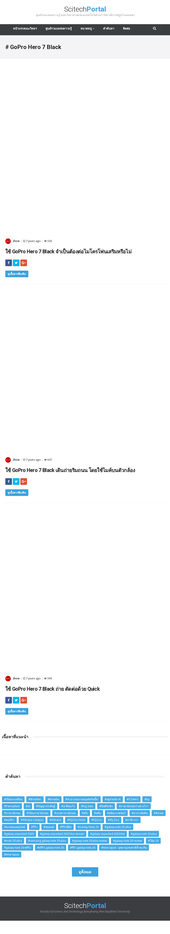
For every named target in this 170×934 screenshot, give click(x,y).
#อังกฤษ (158, 813)
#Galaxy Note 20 (88, 827)
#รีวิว (34, 827)
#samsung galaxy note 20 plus (47, 841)
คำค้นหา (108, 28)
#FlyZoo (96, 820)
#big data (87, 806)
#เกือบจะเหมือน (13, 799)
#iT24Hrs (132, 799)
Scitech (85, 11)
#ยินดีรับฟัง (106, 806)
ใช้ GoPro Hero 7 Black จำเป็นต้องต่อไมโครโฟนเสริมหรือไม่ (68, 252)
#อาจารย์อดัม (140, 813)
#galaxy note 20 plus (144, 834)
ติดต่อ (126, 28)
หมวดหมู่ (87, 28)
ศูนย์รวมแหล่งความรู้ (59, 28)
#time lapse (11, 854)
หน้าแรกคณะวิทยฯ (25, 28)
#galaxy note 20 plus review (89, 841)
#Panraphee (12, 806)
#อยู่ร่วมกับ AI (113, 799)
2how (16, 241)
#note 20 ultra (13, 841)
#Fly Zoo (113, 820)
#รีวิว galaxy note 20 (82, 847)
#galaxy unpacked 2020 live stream (62, 834)
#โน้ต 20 (153, 841)
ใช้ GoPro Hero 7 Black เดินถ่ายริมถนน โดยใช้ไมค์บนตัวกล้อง (70, 470)
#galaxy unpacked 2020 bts (107, 834)
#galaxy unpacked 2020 (19, 834)
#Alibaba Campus (32, 820)
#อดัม (97, 813)
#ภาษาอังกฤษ (12, 813)
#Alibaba (55, 820)
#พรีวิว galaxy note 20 (50, 847)
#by (147, 799)
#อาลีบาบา (131, 820)
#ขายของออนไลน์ (14, 827)
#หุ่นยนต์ (49, 827)
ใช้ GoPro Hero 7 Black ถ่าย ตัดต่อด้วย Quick (52, 689)
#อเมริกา (9, 820)
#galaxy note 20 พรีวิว (17, 847)
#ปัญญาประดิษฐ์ (45, 806)
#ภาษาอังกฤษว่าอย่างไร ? (134, 806)
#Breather (35, 799)
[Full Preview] (85, 73)
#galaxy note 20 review (127, 841)
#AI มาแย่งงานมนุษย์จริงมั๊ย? (82, 799)
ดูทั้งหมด (85, 872)
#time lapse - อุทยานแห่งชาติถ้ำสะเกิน (124, 847)
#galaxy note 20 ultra (118, 827)
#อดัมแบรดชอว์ (116, 813)
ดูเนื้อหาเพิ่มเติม (17, 274)
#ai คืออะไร (68, 806)
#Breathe (53, 799)
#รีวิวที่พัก (65, 827)
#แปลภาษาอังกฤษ (65, 813)
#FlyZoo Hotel (76, 820)
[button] (155, 28)
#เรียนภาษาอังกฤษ (37, 813)
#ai (28, 806)
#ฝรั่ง (85, 813)
